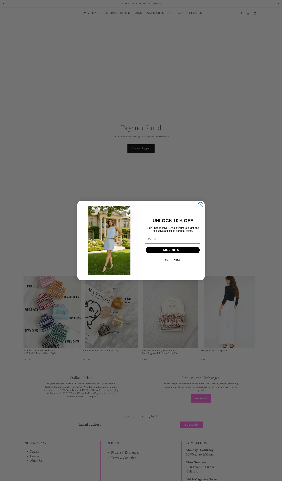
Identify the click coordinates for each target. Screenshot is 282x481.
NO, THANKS (173, 260)
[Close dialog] (200, 204)
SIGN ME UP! (173, 250)
